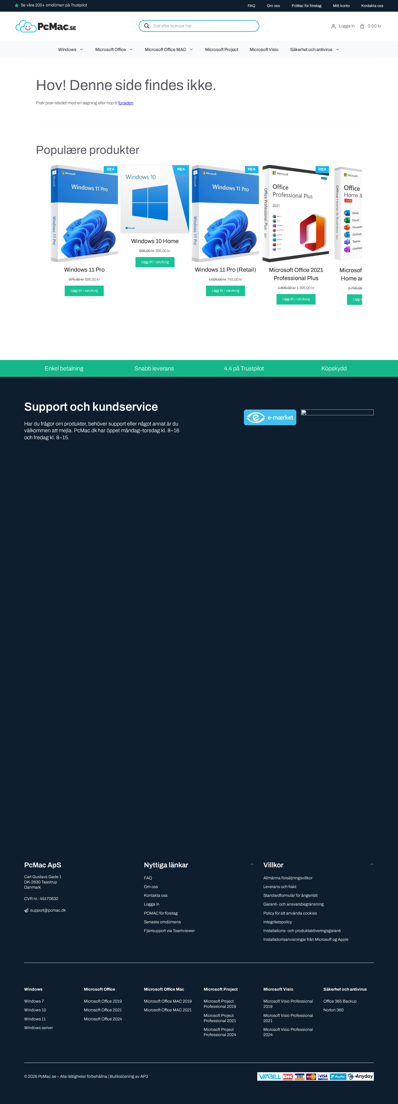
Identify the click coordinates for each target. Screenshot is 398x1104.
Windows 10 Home (155, 241)
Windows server (38, 1028)
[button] (199, 865)
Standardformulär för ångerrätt (290, 895)
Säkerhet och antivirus (311, 49)
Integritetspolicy (277, 922)
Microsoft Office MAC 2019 (168, 1001)
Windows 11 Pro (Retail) (225, 269)
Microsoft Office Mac (164, 989)
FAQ (251, 6)
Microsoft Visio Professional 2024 (288, 1032)
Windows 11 (35, 1019)
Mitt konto (341, 6)
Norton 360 (333, 1010)
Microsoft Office (110, 49)
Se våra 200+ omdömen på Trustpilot (54, 5)
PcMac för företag (306, 6)
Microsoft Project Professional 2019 (220, 1004)
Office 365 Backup (340, 1001)
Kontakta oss (372, 6)
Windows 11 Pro (84, 269)
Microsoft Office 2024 (103, 1019)
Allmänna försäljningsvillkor (287, 878)
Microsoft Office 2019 (103, 1001)
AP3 (144, 1076)
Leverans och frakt (279, 887)
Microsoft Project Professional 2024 (220, 1032)
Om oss (273, 6)
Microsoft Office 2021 (103, 1010)
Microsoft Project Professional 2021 (220, 1018)
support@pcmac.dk (48, 910)
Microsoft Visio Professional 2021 (288, 1018)
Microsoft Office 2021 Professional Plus (296, 274)
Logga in (151, 904)
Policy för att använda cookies (290, 913)
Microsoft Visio (264, 49)
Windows (67, 49)
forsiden (125, 103)
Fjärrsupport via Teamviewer (169, 931)
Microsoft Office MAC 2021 (168, 1010)
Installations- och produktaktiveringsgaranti (302, 931)
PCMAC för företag (161, 913)
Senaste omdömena (162, 922)
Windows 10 (35, 1010)
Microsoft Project (221, 49)
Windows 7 (34, 1001)
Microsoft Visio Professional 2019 (288, 1004)
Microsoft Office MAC (165, 49)
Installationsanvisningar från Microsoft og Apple (305, 939)
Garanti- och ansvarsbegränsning (293, 904)
